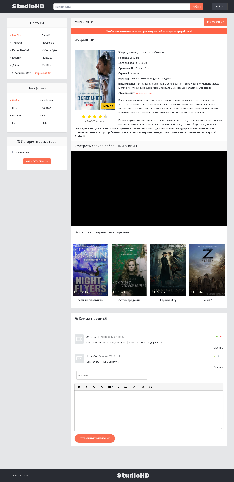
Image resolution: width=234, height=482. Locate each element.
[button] (78, 386)
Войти (219, 6)
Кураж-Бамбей (20, 50)
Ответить (218, 347)
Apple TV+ (47, 100)
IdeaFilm (16, 57)
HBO (14, 107)
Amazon (46, 107)
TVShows (17, 42)
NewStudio (48, 42)
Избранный (22, 152)
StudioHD (28, 6)
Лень (93, 336)
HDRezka (47, 57)
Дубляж (16, 65)
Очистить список (37, 161)
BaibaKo (46, 35)
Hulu (44, 122)
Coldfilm (46, 65)
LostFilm (134, 57)
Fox (14, 122)
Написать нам (20, 475)
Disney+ (16, 115)
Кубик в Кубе (49, 50)
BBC (44, 115)
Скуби (93, 356)
